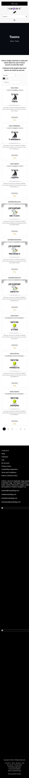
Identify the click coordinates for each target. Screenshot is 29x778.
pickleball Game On (14, 277)
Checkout (4, 457)
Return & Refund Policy (9, 475)
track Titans (14, 88)
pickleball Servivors (14, 202)
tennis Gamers (14, 391)
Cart (2, 460)
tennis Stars (14, 315)
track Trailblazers (14, 126)
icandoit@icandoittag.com (10, 490)
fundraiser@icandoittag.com (11, 502)
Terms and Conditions (8, 472)
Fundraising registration (9, 469)
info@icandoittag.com (8, 494)
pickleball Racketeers (14, 239)
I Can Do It (5, 450)
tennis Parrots (14, 353)
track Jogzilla (14, 164)
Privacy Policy (6, 466)
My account (5, 463)
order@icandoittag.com (9, 498)
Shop (3, 454)
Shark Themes (17, 774)
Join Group (14, 117)
